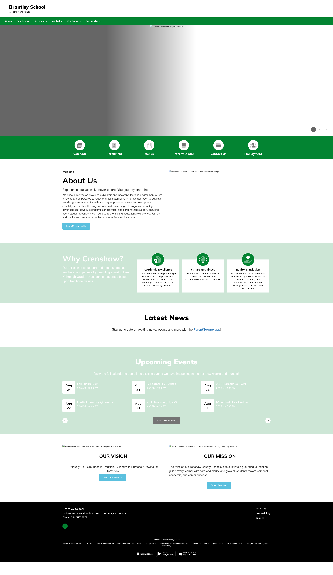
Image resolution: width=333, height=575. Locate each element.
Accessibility (263, 513)
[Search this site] (326, 8)
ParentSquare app (207, 329)
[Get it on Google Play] (166, 554)
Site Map (261, 508)
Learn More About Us (76, 226)
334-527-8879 (79, 517)
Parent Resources (219, 485)
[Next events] (268, 420)
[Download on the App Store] (187, 554)
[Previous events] (65, 420)
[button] (307, 8)
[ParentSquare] (145, 554)
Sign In (260, 517)
